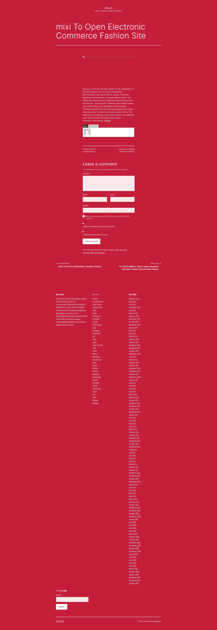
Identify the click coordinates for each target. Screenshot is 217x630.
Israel (94, 339)
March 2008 (133, 569)
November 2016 (134, 307)
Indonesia (95, 330)
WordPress (157, 621)
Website (86, 205)
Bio (86, 126)
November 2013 (134, 371)
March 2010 (133, 499)
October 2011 (133, 444)
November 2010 (134, 476)
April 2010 (132, 496)
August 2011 (133, 450)
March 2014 (133, 360)
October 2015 (134, 322)
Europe (94, 322)
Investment (96, 333)
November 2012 (134, 406)
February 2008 (134, 571)
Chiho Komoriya (90, 151)
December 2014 (134, 345)
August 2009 (133, 519)
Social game (96, 377)
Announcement (97, 301)
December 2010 (134, 473)
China (94, 313)
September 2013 (135, 377)
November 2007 (134, 580)
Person (94, 365)
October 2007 (134, 583)
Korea (94, 351)
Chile (94, 310)
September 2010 (135, 481)
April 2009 (132, 531)
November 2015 (134, 319)
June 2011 (132, 455)
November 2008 (135, 545)
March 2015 (133, 336)
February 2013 (134, 397)
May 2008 (132, 563)
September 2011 (134, 447)
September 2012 (135, 412)
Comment (87, 174)
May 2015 (132, 330)
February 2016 (134, 316)
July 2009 (132, 522)
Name (85, 195)
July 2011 (132, 452)
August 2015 (133, 328)
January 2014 (134, 365)
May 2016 (132, 310)
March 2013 (133, 394)
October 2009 (134, 513)
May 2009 (132, 528)
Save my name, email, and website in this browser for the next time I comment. (108, 217)
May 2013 (132, 389)
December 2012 (134, 403)
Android (95, 299)
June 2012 (132, 421)
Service (95, 371)
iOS (93, 336)
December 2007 (134, 577)
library (94, 354)
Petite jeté (126, 89)
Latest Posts (94, 126)
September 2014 (135, 354)
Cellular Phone (97, 307)
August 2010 (133, 484)
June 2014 (132, 357)
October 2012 (134, 409)
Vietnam (95, 400)
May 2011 (132, 458)
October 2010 (134, 479)
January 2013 (134, 400)
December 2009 (134, 508)
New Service (96, 360)
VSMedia (107, 121)
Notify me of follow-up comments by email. (99, 226)
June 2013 (132, 386)
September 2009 (135, 516)
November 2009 (135, 510)
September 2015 (135, 325)
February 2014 (134, 362)
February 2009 (134, 537)
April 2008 (132, 566)
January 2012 (134, 435)
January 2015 (134, 342)
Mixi (125, 151)
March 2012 (133, 429)
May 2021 (132, 301)
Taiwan (95, 386)
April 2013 (132, 391)
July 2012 (132, 418)
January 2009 (134, 539)
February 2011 (134, 467)
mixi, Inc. (86, 89)
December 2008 (134, 542)
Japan (94, 342)
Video (94, 397)
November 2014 (134, 348)
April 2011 (132, 461)
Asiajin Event (97, 304)
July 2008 (132, 557)
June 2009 (132, 525)
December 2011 (134, 438)
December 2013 (134, 368)
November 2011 (134, 441)
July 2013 (132, 383)
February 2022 (134, 299)
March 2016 (133, 313)
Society (95, 380)
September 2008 (135, 551)
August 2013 (133, 380)
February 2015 (134, 339)
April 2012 (132, 426)
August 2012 (133, 415)
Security (95, 368)
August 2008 (133, 554)
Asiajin (108, 8)
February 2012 (134, 432)
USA (93, 394)
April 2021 (132, 304)
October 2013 (134, 374)
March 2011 (133, 464)
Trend (94, 391)
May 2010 (132, 493)
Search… (59, 595)
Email (112, 195)
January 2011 (133, 470)
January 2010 (134, 505)
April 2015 (132, 333)
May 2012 (132, 423)
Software (95, 383)
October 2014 (134, 351)
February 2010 (134, 502)
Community (96, 316)
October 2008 (134, 548)
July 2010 (132, 487)
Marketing (96, 357)
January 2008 (134, 574)
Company (95, 319)
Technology (96, 389)
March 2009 (133, 534)
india (94, 328)
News (94, 362)
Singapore (96, 374)
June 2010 (132, 490)
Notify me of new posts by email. (95, 235)
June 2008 (132, 560)
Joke (94, 348)
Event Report (97, 325)
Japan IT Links (97, 345)
